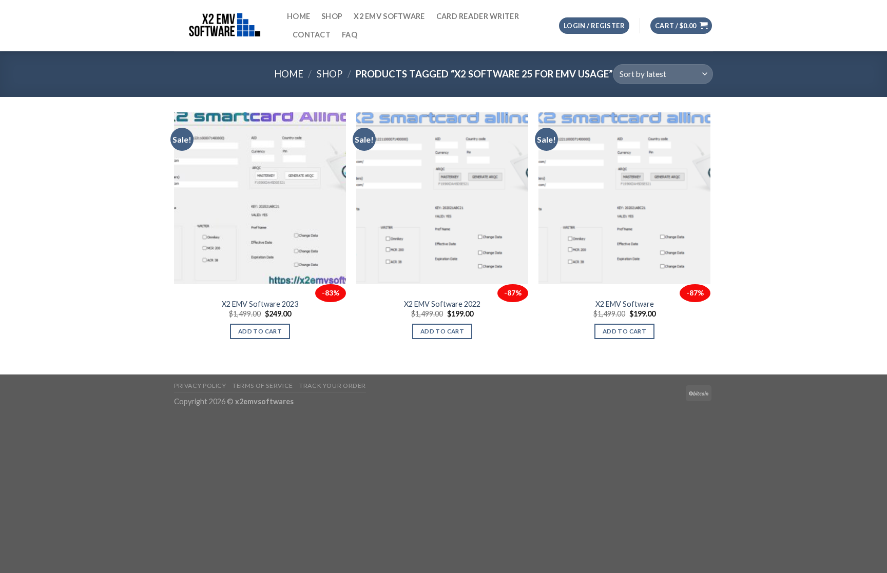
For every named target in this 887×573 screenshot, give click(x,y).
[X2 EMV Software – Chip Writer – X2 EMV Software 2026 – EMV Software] (223, 25)
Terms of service (263, 385)
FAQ (349, 34)
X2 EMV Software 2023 (260, 304)
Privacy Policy (200, 385)
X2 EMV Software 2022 (442, 304)
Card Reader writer (477, 16)
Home (298, 16)
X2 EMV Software (389, 16)
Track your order (332, 385)
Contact (312, 34)
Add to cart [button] (260, 331)
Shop (331, 16)
